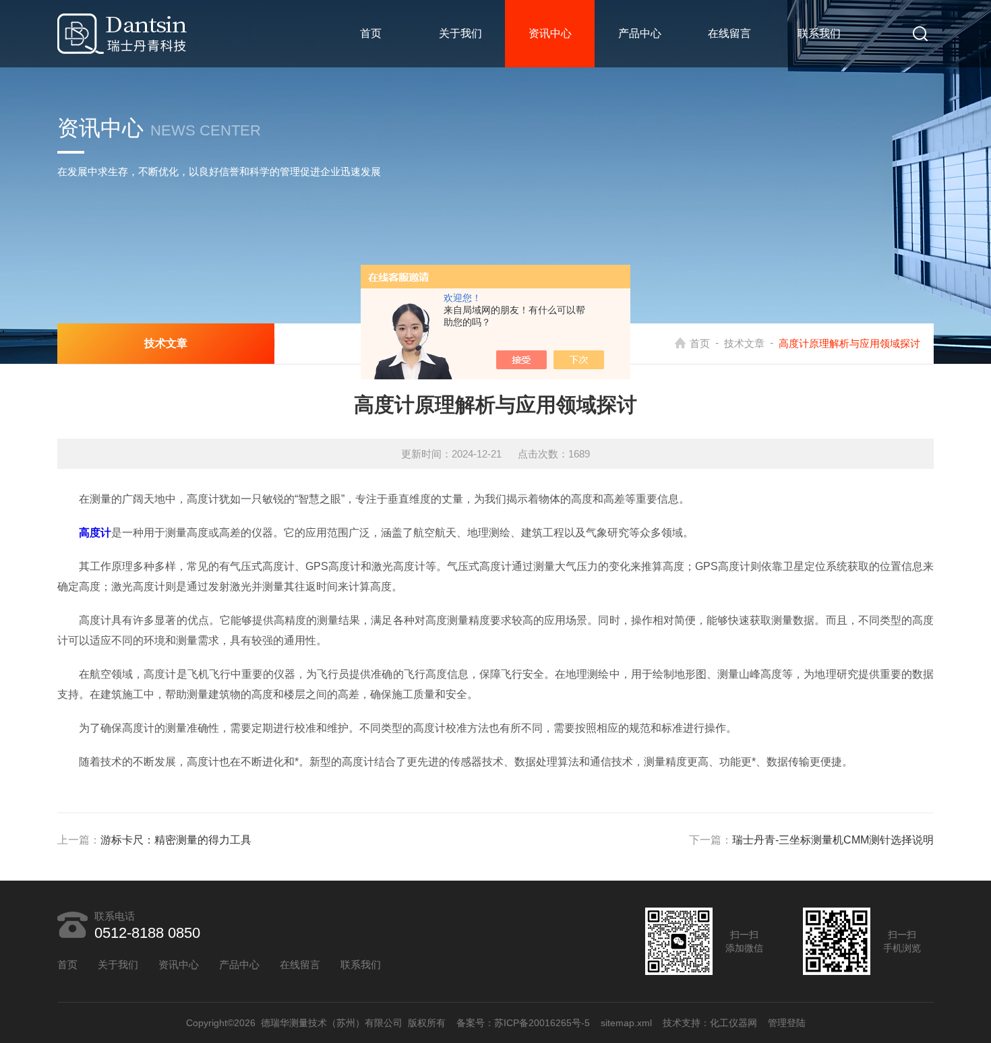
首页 (371, 33)
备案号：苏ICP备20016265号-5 (523, 1022)
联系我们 (819, 33)
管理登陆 (787, 1022)
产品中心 (639, 33)
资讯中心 (550, 33)
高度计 (95, 532)
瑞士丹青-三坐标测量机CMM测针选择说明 (833, 840)
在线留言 (729, 33)
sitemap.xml (626, 1022)
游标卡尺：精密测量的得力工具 (175, 840)
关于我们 (460, 33)
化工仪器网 (733, 1022)
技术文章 (744, 343)
